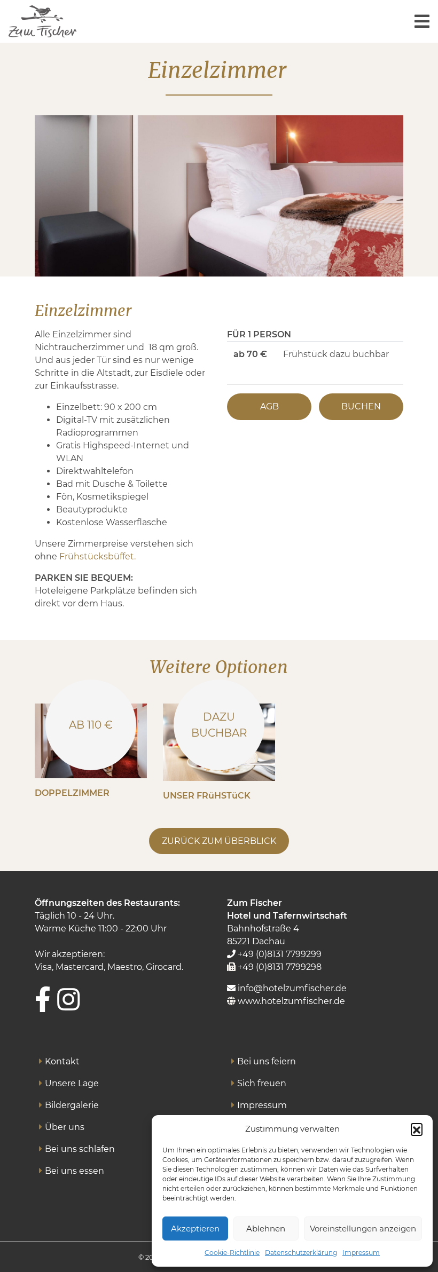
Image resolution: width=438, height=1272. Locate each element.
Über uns (64, 1127)
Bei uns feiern (266, 1061)
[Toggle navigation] (421, 21)
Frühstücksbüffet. (97, 556)
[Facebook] (43, 999)
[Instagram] (68, 999)
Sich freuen (261, 1083)
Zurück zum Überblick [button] (219, 841)
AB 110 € (91, 724)
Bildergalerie (72, 1105)
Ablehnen (265, 1228)
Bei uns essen (74, 1171)
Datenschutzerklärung (301, 1253)
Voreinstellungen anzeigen (363, 1228)
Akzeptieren (195, 1228)
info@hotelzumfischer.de (291, 988)
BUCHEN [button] (361, 406)
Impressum (361, 1253)
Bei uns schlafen (80, 1149)
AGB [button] (269, 406)
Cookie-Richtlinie (232, 1253)
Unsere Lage (72, 1083)
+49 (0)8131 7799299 (279, 954)
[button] (416, 1129)
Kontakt (62, 1061)
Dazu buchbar (219, 724)
